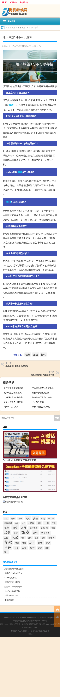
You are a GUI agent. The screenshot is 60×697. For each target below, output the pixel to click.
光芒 (35, 518)
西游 (48, 542)
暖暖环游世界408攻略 (13, 401)
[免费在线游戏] (30, 11)
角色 (7, 547)
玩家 (15, 537)
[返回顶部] (57, 623)
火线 (35, 533)
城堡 (23, 523)
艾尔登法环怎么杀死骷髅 (43, 388)
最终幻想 (44, 527)
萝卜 (31, 542)
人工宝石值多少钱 (12, 590)
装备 (40, 542)
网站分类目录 (45, 617)
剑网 (43, 518)
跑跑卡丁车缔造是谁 (13, 586)
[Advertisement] (30, 667)
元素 (28, 518)
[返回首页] (57, 609)
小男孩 (30, 633)
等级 (43, 537)
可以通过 (8, 522)
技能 (6, 527)
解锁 (16, 547)
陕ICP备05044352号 (39, 620)
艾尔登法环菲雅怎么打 (14, 568)
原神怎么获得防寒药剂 (13, 392)
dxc (10, 46)
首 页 (4, 2)
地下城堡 (11, 27)
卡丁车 (51, 518)
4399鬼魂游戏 (10, 577)
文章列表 (13, 2)
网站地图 (19, 620)
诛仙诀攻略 (9, 599)
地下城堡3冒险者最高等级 (17, 365)
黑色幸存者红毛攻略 (41, 392)
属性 (39, 523)
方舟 (23, 527)
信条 (19, 172)
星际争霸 (33, 527)
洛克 (16, 532)
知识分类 (24, 2)
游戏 (11, 105)
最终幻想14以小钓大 (13, 573)
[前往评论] (57, 616)
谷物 (24, 547)
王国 (6, 537)
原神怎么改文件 (11, 595)
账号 (32, 547)
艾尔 (8, 542)
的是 (36, 538)
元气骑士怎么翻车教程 (13, 388)
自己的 (51, 537)
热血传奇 (45, 532)
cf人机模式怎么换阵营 (13, 397)
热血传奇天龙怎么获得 (42, 397)
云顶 (13, 518)
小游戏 (31, 522)
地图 (16, 523)
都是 (47, 547)
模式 (53, 528)
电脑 (23, 537)
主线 (6, 518)
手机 (54, 523)
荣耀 (24, 543)
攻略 (15, 527)
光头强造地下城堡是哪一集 (42, 374)
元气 (20, 518)
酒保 (8, 202)
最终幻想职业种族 (12, 582)
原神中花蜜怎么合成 (41, 406)
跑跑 (40, 547)
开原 (46, 522)
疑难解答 (27, 620)
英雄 (17, 543)
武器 (7, 532)
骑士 (6, 552)
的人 (30, 537)
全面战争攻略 (38, 401)
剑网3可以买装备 (11, 406)
